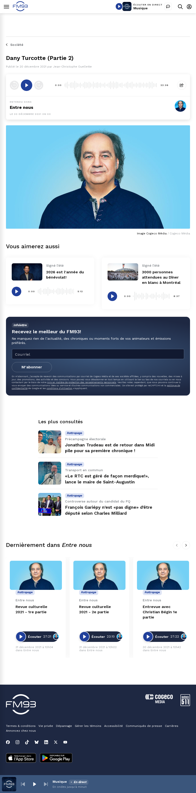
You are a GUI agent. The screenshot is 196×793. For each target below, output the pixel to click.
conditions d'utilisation (59, 388)
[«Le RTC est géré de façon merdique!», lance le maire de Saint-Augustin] (49, 473)
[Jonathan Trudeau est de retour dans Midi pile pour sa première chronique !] (49, 441)
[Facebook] (8, 742)
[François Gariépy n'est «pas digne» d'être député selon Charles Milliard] (49, 504)
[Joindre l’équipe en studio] (168, 6)
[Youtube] (65, 742)
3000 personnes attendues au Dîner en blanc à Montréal (161, 277)
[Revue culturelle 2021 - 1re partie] (36, 575)
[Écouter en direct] (119, 6)
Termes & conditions (21, 726)
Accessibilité (113, 726)
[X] (56, 742)
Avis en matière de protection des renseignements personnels (81, 382)
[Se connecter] (189, 6)
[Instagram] (17, 742)
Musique (140, 8)
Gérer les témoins (88, 726)
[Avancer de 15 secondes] (38, 85)
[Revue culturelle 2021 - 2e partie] (99, 575)
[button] (23, 784)
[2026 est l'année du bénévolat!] (27, 271)
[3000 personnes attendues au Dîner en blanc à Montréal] (123, 271)
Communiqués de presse (144, 726)
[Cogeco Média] (159, 702)
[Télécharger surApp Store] (21, 758)
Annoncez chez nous (21, 730)
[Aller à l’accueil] (20, 10)
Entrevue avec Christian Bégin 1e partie (160, 611)
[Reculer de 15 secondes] (14, 85)
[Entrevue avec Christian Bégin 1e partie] (163, 575)
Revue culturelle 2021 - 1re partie (31, 609)
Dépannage (64, 726)
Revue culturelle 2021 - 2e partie (95, 609)
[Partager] (181, 85)
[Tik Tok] (27, 742)
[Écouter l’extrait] (26, 85)
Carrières (171, 726)
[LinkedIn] (46, 742)
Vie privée (45, 726)
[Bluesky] (36, 742)
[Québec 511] (185, 705)
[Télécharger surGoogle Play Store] (56, 758)
